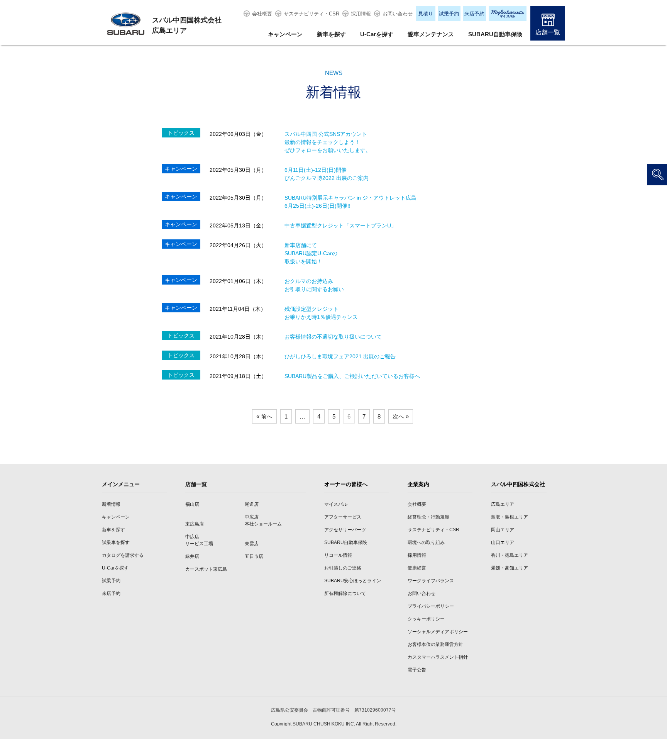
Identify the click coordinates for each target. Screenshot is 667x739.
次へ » (401, 416)
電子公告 (417, 670)
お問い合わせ (398, 13)
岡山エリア (502, 529)
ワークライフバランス (431, 580)
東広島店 (194, 524)
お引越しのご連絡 (342, 568)
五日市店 (254, 556)
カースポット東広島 (206, 569)
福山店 (192, 504)
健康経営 (417, 568)
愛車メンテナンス (431, 34)
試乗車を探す (116, 542)
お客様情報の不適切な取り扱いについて (333, 337)
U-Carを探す (376, 34)
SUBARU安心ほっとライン (352, 580)
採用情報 (361, 13)
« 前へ (264, 416)
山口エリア (502, 542)
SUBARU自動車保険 (495, 34)
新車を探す (331, 34)
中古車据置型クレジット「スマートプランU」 (340, 225)
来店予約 (474, 14)
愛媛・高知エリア (509, 568)
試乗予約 (449, 14)
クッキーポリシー (426, 619)
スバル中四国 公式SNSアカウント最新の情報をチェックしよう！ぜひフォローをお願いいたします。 (327, 142)
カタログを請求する (123, 555)
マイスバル (335, 504)
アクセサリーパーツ (345, 529)
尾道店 (252, 504)
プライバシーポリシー (431, 606)
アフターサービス (342, 517)
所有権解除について (345, 593)
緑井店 (192, 556)
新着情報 (111, 504)
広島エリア (502, 504)
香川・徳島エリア (509, 555)
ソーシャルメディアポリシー (438, 631)
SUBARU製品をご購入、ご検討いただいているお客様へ (352, 376)
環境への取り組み (426, 542)
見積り (425, 14)
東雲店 (252, 543)
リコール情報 (338, 555)
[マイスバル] (507, 13)
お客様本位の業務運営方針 (435, 644)
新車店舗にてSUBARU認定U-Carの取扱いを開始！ (310, 253)
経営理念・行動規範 (428, 517)
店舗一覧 (547, 32)
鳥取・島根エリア (509, 517)
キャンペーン (285, 34)
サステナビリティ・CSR (311, 13)
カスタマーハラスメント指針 (438, 657)
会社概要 (262, 13)
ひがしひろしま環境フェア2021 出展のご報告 (340, 356)
